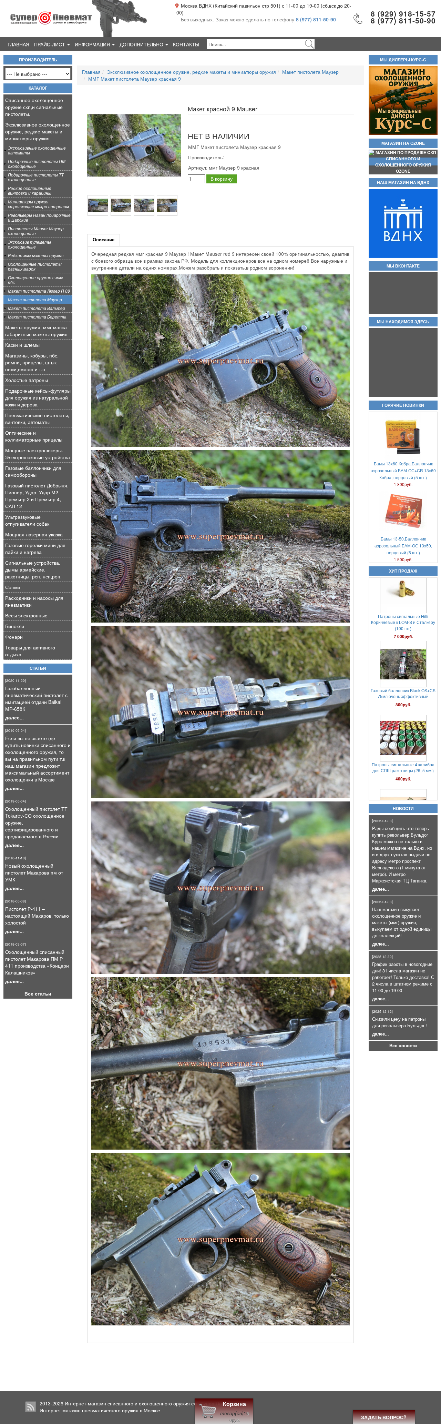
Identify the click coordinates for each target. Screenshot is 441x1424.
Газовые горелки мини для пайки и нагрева (35, 548)
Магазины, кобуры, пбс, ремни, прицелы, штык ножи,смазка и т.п (32, 362)
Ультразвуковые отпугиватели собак (27, 520)
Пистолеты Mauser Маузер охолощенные (36, 230)
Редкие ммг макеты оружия (35, 255)
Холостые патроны (26, 379)
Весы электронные (26, 615)
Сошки (12, 587)
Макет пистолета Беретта (37, 317)
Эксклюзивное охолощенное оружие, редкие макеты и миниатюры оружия (37, 131)
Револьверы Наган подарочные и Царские (39, 217)
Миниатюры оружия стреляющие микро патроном (38, 204)
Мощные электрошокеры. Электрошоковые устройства (37, 454)
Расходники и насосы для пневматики (34, 601)
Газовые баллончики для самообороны (33, 471)
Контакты (186, 44)
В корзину (222, 178)
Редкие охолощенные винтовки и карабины (29, 190)
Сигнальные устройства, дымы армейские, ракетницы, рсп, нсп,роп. (33, 569)
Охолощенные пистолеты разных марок (35, 266)
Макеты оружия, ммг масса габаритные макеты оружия (36, 330)
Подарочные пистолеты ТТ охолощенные (36, 177)
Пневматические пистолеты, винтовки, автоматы (37, 418)
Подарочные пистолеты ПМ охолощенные (36, 163)
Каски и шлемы (22, 344)
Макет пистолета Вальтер (36, 308)
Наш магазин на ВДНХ (403, 182)
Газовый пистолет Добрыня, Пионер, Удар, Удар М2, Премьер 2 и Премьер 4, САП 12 (37, 495)
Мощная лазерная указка (34, 534)
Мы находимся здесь (403, 322)
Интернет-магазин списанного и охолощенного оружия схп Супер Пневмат (150, 1403)
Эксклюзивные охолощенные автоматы (37, 150)
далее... (14, 717)
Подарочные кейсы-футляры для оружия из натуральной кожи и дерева (38, 397)
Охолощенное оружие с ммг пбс (35, 279)
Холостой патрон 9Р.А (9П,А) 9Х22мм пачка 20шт (403, 631)
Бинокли (14, 626)
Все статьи (37, 993)
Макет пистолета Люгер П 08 (39, 291)
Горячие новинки (403, 405)
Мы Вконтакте (403, 266)
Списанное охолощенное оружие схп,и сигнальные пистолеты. (34, 107)
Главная (18, 44)
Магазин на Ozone (403, 143)
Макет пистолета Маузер (35, 299)
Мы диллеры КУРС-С (403, 60)
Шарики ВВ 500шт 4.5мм (403, 702)
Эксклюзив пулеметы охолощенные (29, 244)
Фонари (14, 636)
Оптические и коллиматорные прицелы (33, 436)
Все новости (403, 1045)
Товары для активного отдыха (30, 651)
